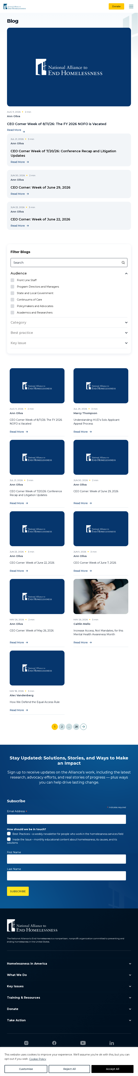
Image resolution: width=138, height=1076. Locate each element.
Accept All (112, 1069)
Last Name (14, 869)
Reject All (69, 1069)
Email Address (17, 812)
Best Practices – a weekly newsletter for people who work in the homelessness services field (67, 834)
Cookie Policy (37, 1059)
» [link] (83, 727)
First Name (14, 852)
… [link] (69, 726)
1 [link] (54, 726)
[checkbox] (69, 280)
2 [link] (62, 726)
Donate (116, 6)
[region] (69, 1061)
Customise (26, 1069)
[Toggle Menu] (131, 6)
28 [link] (76, 726)
